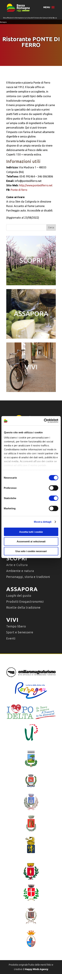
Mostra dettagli (43, 521)
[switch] (53, 487)
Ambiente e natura (20, 570)
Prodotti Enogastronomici (25, 601)
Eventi (10, 638)
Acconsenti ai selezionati (31, 541)
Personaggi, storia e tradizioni (28, 576)
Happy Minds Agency (36, 969)
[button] (46, 7)
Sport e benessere (19, 632)
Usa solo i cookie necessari (31, 551)
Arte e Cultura (17, 564)
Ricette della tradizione (23, 607)
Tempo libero (16, 626)
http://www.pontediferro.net (35, 185)
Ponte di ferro (19, 189)
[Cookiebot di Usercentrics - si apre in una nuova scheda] (44, 421)
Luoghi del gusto (18, 595)
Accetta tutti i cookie (31, 531)
